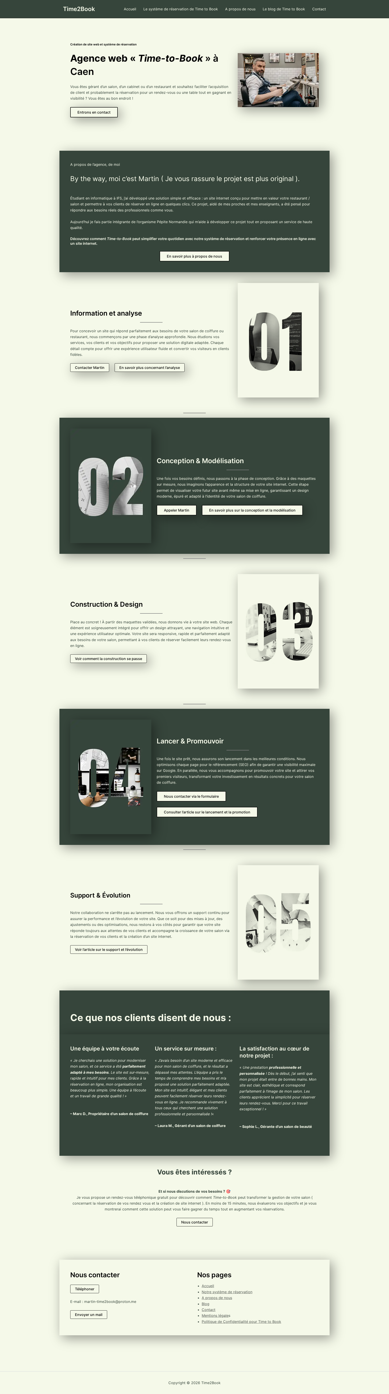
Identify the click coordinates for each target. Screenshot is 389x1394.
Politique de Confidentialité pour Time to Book (241, 1321)
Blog (205, 1304)
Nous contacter (194, 1222)
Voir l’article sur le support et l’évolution (109, 949)
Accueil (130, 9)
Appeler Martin (176, 510)
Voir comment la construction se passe (108, 658)
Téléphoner (84, 1289)
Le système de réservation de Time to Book (180, 9)
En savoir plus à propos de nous (194, 256)
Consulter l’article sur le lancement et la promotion (207, 812)
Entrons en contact (94, 112)
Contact (319, 9)
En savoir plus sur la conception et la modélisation (252, 510)
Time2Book (79, 8)
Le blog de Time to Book (284, 9)
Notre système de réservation (227, 1292)
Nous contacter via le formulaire (191, 796)
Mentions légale (215, 1315)
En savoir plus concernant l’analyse (149, 367)
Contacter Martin (89, 367)
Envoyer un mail (88, 1314)
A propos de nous (240, 9)
